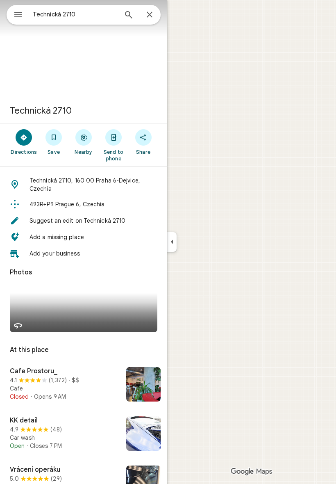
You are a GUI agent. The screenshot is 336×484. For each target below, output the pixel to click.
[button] (83, 184)
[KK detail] (83, 434)
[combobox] (75, 14)
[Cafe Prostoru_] (83, 385)
